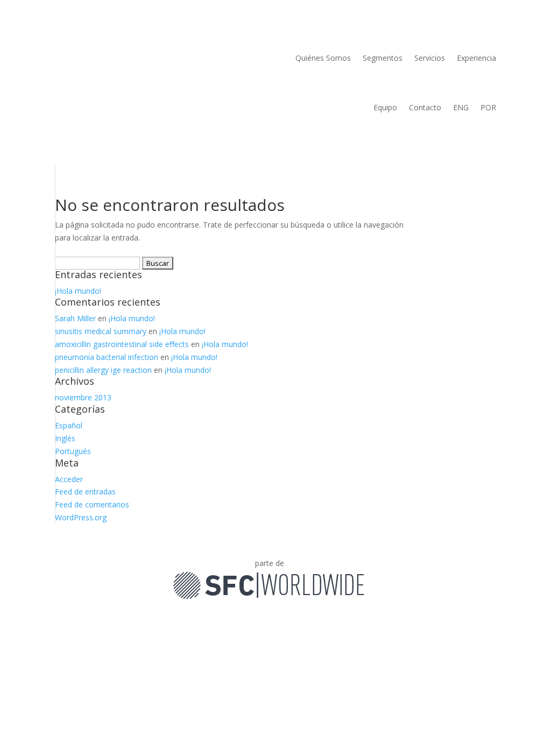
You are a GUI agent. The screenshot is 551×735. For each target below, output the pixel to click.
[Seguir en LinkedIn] (374, 565)
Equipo (385, 107)
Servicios (429, 58)
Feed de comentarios (92, 504)
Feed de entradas (85, 491)
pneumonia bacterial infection (106, 357)
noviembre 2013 (83, 397)
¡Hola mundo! (78, 291)
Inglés (65, 438)
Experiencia (476, 58)
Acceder (69, 479)
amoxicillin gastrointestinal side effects (122, 344)
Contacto (425, 107)
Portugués (73, 451)
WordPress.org (81, 517)
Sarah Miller (75, 318)
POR (488, 107)
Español (68, 425)
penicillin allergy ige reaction (103, 370)
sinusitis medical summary (100, 331)
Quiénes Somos (323, 58)
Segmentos (382, 58)
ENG (461, 107)
